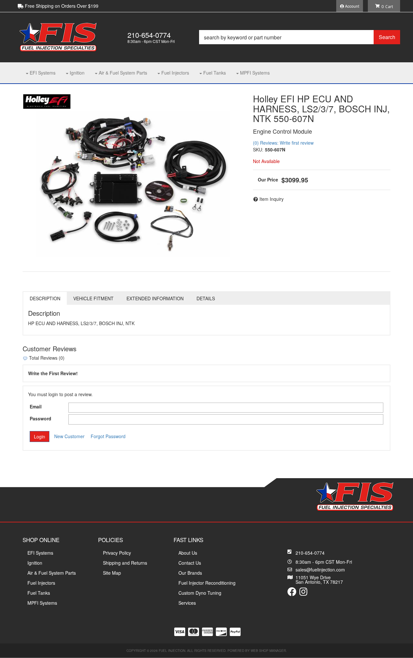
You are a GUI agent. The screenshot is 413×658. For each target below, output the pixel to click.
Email (36, 406)
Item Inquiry (271, 199)
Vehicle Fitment (93, 298)
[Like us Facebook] (292, 593)
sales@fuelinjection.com (320, 569)
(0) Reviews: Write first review (283, 142)
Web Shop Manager (268, 650)
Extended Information (155, 298)
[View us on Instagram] (303, 593)
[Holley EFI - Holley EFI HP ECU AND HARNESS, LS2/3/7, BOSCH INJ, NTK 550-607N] (47, 101)
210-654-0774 (310, 553)
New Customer (69, 436)
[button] (299, 37)
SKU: (258, 149)
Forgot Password (108, 436)
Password (40, 418)
